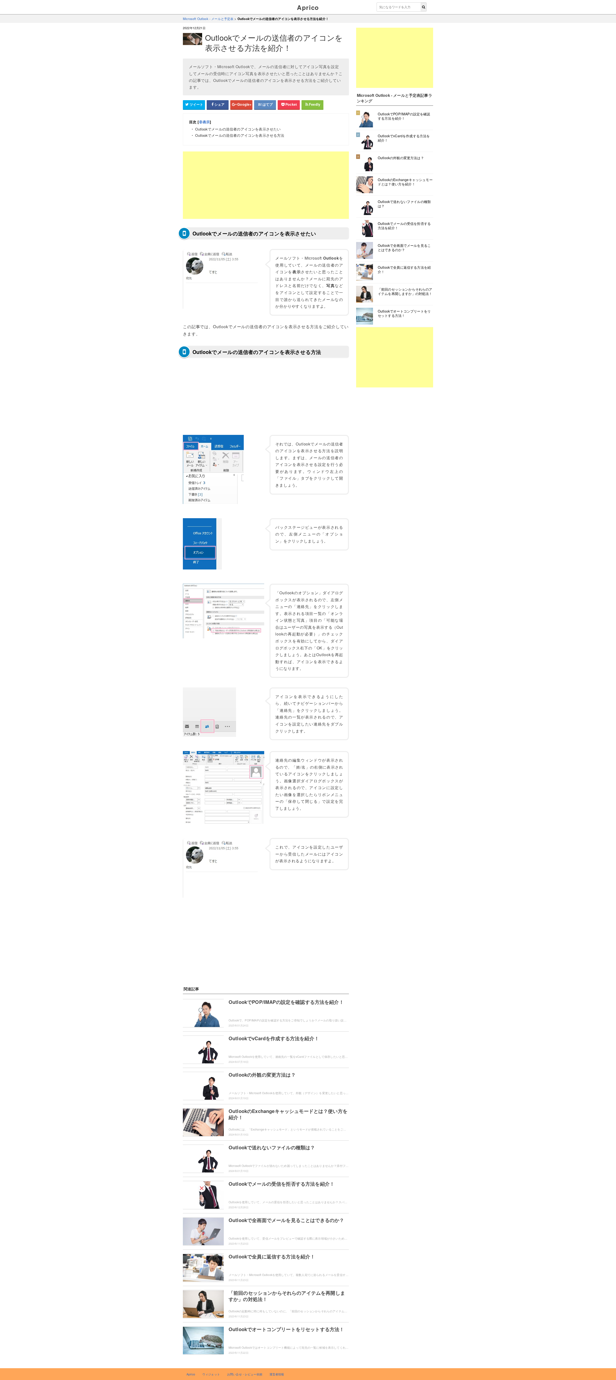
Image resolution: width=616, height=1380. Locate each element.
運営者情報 (277, 1374)
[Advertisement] (266, 185)
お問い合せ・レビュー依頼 (244, 1374)
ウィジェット (211, 1374)
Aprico (308, 7)
